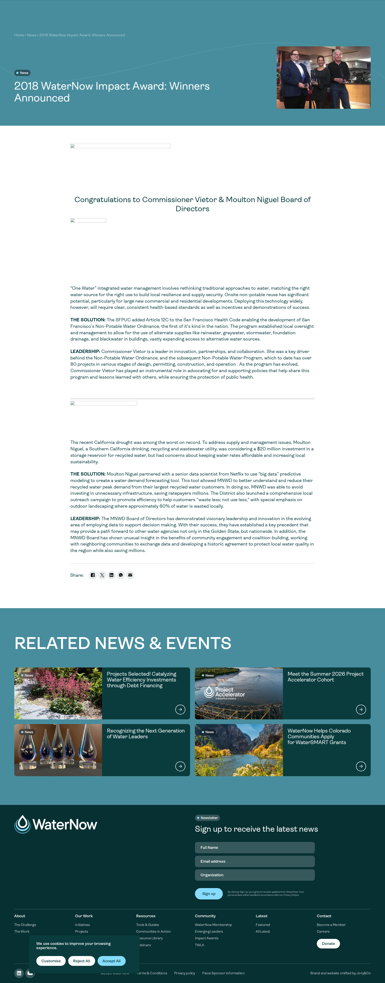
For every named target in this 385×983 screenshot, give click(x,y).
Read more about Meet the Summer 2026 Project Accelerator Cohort (283, 693)
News (31, 35)
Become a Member (331, 925)
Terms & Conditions (151, 973)
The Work (21, 932)
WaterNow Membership (213, 925)
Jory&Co (363, 973)
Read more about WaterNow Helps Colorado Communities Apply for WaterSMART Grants (283, 750)
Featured (263, 925)
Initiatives (82, 925)
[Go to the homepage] (55, 824)
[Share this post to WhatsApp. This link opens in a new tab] (121, 575)
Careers (323, 932)
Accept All (111, 961)
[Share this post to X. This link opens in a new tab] (102, 575)
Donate (328, 943)
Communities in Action (153, 932)
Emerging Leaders (209, 932)
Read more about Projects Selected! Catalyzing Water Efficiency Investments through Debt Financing (102, 693)
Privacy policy (184, 973)
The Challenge (25, 925)
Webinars (143, 945)
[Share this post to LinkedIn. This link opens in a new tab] (111, 575)
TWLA (199, 945)
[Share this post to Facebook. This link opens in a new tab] (93, 575)
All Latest (263, 932)
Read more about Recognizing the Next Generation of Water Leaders (102, 750)
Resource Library (149, 938)
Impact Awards (206, 938)
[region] (84, 954)
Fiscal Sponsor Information (223, 973)
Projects (81, 932)
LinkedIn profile (19, 973)
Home (19, 35)
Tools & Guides (147, 925)
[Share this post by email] (130, 575)
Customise (51, 961)
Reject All (81, 961)
